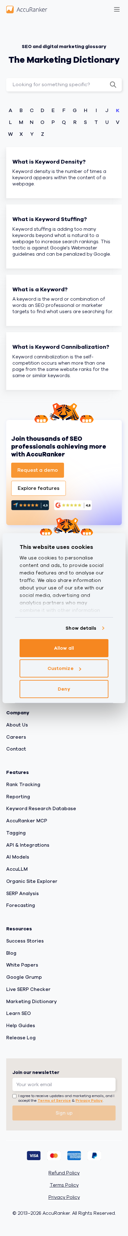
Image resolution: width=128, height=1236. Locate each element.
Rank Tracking (23, 784)
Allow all (64, 648)
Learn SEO (18, 1013)
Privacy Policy (89, 1100)
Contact (16, 749)
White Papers (22, 965)
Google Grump (24, 977)
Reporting (18, 797)
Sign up (64, 1113)
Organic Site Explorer (31, 881)
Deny (64, 689)
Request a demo (37, 470)
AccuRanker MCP (26, 821)
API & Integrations (27, 845)
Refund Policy (64, 1173)
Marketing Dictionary (31, 1001)
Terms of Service (54, 1100)
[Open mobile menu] (117, 9)
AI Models (17, 857)
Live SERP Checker (28, 989)
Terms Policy (64, 1185)
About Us (17, 725)
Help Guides (20, 1025)
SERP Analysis (22, 893)
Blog (11, 953)
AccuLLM (17, 869)
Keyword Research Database (41, 808)
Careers (16, 737)
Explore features (38, 488)
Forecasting (20, 905)
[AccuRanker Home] (26, 9)
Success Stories (25, 941)
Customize (61, 668)
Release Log (21, 1038)
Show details (81, 628)
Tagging (16, 833)
